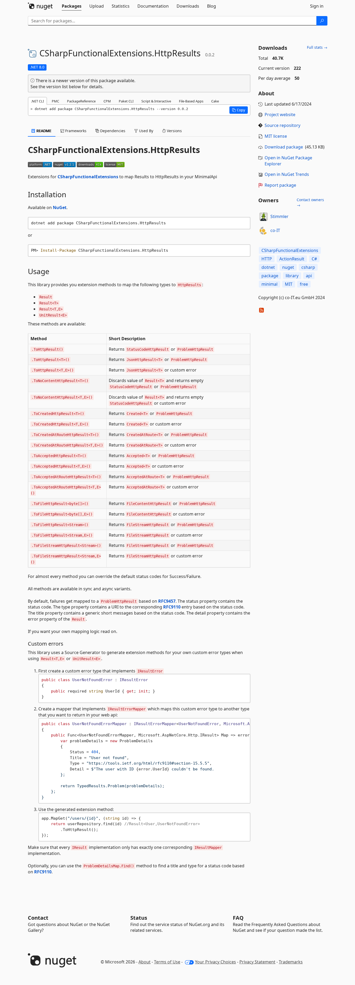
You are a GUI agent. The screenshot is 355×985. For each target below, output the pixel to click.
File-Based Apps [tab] (191, 101)
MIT (288, 284)
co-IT (275, 230)
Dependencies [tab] (112, 130)
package (269, 276)
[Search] (321, 21)
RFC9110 (172, 607)
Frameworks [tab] (75, 130)
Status (138, 917)
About (144, 962)
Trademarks (291, 962)
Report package (280, 185)
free (304, 284)
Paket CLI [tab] (126, 101)
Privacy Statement (257, 962)
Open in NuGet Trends (287, 174)
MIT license (276, 136)
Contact (38, 917)
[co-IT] (263, 230)
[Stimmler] (263, 216)
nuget (288, 267)
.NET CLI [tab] (37, 101)
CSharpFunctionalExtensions (88, 177)
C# (314, 259)
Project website (280, 114)
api (309, 276)
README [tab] (43, 130)
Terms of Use (167, 962)
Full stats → (317, 47)
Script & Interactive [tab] (156, 101)
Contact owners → (310, 202)
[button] (238, 110)
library (292, 276)
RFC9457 (167, 601)
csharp (308, 267)
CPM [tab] (107, 101)
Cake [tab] (215, 101)
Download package (284, 147)
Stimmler (279, 216)
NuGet (59, 207)
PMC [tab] (55, 101)
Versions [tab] (174, 130)
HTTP (266, 259)
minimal (269, 284)
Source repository (282, 125)
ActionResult (291, 259)
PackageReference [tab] (81, 101)
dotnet (268, 267)
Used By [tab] (145, 130)
